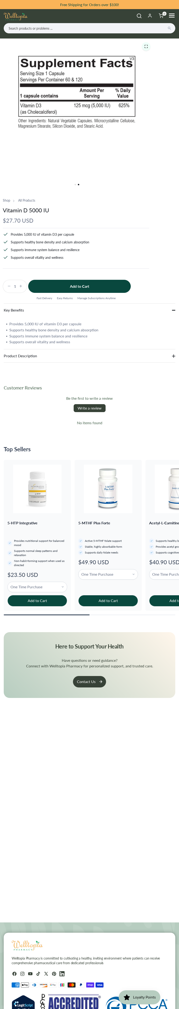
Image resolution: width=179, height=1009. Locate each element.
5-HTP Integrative (22, 523)
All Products (26, 200)
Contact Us (86, 681)
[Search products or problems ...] (169, 28)
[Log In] (150, 15)
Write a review (90, 408)
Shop (6, 200)
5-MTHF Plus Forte (94, 523)
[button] (146, 46)
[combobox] (89, 28)
